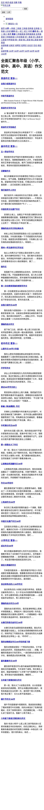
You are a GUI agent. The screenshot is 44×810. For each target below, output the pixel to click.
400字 (21, 51)
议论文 (30, 45)
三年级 (24, 28)
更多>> (13, 78)
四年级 (30, 28)
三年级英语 (20, 34)
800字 (37, 51)
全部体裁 (4, 45)
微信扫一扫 (13, 24)
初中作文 (5, 343)
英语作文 (5, 78)
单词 (7, 3)
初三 (26, 31)
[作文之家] (5, 5)
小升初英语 (19, 37)
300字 (16, 51)
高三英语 (34, 40)
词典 (15, 3)
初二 (21, 31)
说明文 (18, 45)
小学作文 (5, 540)
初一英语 (28, 37)
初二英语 (36, 37)
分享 (8, 12)
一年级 (12, 28)
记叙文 (12, 45)
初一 (17, 31)
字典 (20, 3)
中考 (30, 31)
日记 (35, 45)
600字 (32, 51)
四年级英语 (30, 34)
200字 (11, 51)
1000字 (4, 54)
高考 (9, 34)
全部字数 (4, 51)
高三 (5, 34)
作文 (3, 3)
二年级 (18, 28)
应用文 (24, 45)
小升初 (8, 31)
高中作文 (5, 146)
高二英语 (27, 40)
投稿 (3, 12)
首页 (3, 28)
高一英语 (19, 40)
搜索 (25, 9)
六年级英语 (10, 37)
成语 (11, 3)
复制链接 (9, 19)
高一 (38, 31)
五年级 (36, 28)
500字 (26, 51)
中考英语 (11, 40)
